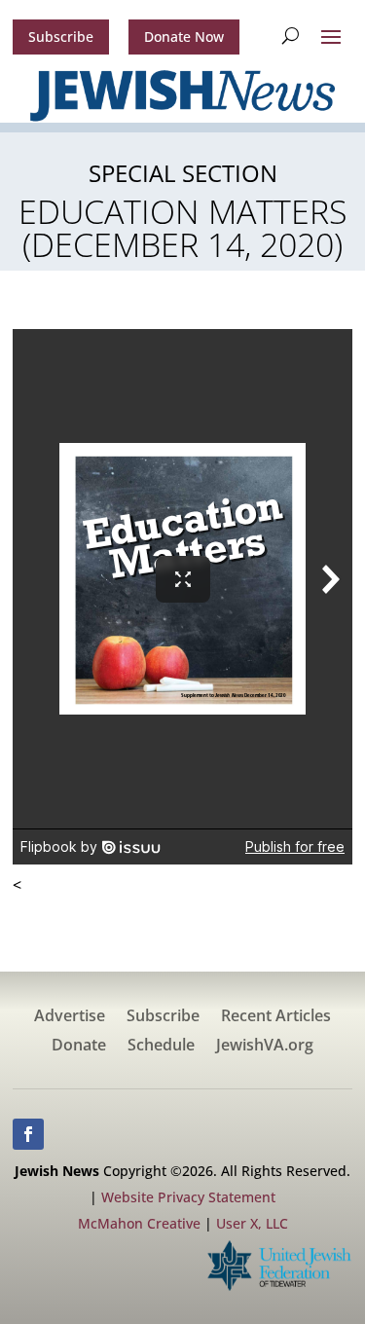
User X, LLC (252, 1223)
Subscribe (60, 36)
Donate (79, 1046)
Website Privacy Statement (188, 1197)
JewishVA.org (264, 1046)
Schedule (161, 1046)
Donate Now (184, 36)
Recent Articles (276, 1017)
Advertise (69, 1017)
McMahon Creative (139, 1223)
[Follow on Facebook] (28, 1134)
